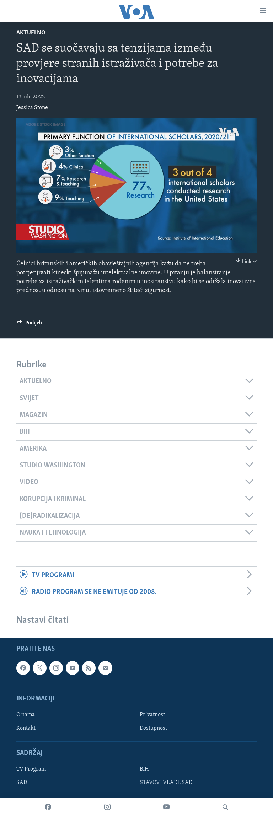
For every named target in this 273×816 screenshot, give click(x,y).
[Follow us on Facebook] (23, 668)
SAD (21, 783)
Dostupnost (153, 728)
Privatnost (152, 715)
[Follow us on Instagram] (56, 668)
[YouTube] (166, 807)
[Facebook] (48, 807)
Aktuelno (31, 33)
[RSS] (89, 668)
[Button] (29, 324)
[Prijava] (105, 668)
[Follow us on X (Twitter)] (39, 668)
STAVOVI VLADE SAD (166, 783)
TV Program (31, 769)
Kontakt (26, 728)
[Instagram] (107, 807)
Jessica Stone (32, 108)
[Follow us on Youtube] (72, 668)
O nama (25, 715)
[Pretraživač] (225, 807)
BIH (144, 769)
